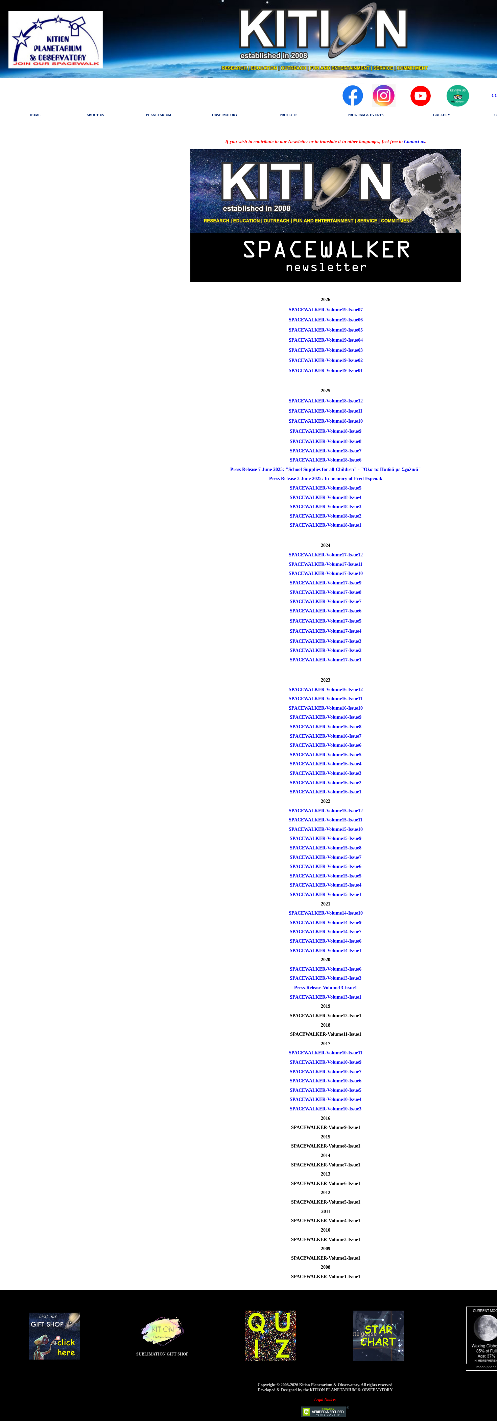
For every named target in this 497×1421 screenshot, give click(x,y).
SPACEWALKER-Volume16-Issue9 (325, 717)
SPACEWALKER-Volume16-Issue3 (325, 773)
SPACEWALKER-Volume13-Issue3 (325, 978)
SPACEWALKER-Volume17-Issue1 (325, 659)
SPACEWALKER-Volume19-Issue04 (326, 340)
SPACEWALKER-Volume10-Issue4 (325, 1099)
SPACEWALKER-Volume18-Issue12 (326, 400)
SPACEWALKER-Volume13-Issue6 (325, 969)
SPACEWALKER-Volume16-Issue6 (325, 745)
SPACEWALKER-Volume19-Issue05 (326, 330)
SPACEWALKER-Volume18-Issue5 (325, 488)
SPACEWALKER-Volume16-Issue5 (325, 754)
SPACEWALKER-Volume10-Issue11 (325, 1052)
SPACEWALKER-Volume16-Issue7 (325, 736)
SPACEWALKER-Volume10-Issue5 (325, 1090)
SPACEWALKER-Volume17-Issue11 (325, 564)
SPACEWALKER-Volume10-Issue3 (325, 1108)
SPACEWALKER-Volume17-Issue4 (325, 631)
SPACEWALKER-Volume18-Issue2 (325, 516)
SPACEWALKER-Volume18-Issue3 (325, 506)
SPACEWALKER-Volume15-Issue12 (326, 810)
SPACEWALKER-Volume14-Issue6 (325, 941)
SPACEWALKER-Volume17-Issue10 (326, 573)
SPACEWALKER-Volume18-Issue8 (325, 441)
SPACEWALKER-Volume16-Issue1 (325, 791)
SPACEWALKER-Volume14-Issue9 (325, 922)
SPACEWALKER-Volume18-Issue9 (325, 431)
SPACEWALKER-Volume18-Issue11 (325, 411)
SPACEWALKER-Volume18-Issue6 (325, 460)
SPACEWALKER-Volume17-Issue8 (325, 592)
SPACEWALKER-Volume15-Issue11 (325, 819)
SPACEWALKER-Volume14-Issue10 (326, 913)
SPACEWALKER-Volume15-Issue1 (325, 894)
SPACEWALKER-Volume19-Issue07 (326, 309)
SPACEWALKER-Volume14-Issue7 (325, 931)
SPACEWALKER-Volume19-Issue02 (326, 360)
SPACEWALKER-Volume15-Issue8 (325, 847)
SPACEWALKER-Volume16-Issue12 (326, 689)
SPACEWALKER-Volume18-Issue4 (325, 497)
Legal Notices (325, 1399)
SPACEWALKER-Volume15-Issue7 (325, 857)
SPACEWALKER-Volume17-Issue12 (326, 554)
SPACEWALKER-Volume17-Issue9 (325, 582)
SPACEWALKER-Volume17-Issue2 (325, 650)
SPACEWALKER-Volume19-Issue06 (326, 319)
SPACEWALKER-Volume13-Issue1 (325, 997)
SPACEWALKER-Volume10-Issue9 (325, 1062)
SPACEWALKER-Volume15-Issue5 (325, 875)
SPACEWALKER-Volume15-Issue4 (325, 885)
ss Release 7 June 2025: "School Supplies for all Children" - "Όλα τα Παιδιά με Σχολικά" (329, 469)
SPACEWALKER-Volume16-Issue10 (326, 708)
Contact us (414, 141)
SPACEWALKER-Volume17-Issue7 (325, 601)
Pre (233, 469)
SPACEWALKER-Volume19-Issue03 (326, 350)
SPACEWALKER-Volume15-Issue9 (325, 838)
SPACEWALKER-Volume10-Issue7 (325, 1071)
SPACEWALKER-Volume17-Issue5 (325, 621)
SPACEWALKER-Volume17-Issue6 (325, 610)
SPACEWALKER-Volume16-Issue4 (325, 763)
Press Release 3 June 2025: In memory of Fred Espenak (325, 478)
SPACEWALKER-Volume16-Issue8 (325, 726)
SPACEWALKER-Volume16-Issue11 (325, 698)
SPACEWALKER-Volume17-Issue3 (325, 641)
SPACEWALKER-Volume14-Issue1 (325, 950)
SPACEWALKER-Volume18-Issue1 (325, 525)
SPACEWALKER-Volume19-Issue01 (326, 370)
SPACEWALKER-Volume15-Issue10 (326, 829)
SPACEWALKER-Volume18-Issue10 (326, 421)
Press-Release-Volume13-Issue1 (325, 987)
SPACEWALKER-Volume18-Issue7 (325, 450)
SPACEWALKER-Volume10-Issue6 (325, 1080)
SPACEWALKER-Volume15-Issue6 (325, 866)
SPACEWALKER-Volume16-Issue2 (325, 782)
